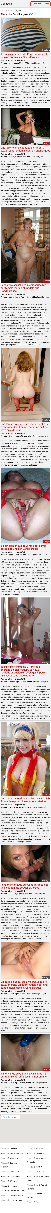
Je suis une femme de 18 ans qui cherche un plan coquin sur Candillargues (25, 56)
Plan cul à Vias (33, 1202)
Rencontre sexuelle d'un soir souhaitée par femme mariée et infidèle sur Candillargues (23, 287)
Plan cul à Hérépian (9, 1181)
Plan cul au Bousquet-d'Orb (12, 1191)
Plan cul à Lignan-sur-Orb (11, 1200)
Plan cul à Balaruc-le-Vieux (12, 1153)
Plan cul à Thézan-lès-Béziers (36, 1195)
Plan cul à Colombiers (10, 1171)
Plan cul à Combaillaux (10, 1176)
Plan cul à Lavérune (9, 1186)
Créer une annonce (40, 4)
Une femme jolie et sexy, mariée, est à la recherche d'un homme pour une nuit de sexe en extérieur (24, 427)
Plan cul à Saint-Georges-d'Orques (38, 1178)
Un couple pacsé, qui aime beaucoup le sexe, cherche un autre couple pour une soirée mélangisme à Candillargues (24, 984)
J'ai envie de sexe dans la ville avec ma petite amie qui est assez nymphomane (24, 1075)
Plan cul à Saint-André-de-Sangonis (38, 1160)
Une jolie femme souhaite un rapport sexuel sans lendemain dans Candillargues (25, 149)
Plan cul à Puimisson (35, 1153)
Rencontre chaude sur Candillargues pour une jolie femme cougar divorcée (25, 886)
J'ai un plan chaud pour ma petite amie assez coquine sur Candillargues (23, 547)
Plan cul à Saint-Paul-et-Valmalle (37, 1187)
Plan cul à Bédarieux (9, 1158)
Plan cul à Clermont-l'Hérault (9, 1165)
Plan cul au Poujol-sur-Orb (12, 1195)
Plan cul (3, 10)
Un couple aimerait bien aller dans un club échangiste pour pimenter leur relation (25, 800)
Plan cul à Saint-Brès (35, 1167)
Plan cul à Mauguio (35, 1149)
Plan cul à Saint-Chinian (37, 1171)
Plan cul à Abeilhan (9, 1149)
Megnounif (6, 3)
